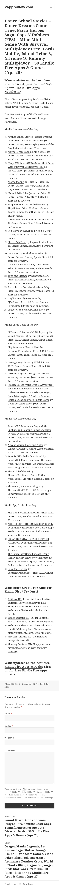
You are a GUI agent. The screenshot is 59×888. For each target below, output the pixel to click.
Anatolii (27, 684)
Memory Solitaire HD (20, 644)
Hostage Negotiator (19, 362)
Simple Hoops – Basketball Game (26, 204)
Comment (10, 750)
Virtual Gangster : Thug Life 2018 (26, 373)
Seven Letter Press (18, 287)
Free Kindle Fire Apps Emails (26, 672)
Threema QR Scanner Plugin (24, 486)
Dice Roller (14, 219)
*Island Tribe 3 (16, 193)
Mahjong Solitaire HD (20, 606)
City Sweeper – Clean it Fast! (24, 347)
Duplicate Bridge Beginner (23, 298)
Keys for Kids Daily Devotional (25, 456)
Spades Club (14, 309)
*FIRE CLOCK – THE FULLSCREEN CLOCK (30, 523)
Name (8, 713)
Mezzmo (12, 512)
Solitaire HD (15, 599)
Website (9, 738)
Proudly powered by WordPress (19, 884)
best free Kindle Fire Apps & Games (27, 82)
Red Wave (13, 230)
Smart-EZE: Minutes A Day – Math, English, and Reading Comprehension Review (29, 430)
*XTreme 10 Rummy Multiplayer (26, 332)
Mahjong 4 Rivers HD (20, 625)
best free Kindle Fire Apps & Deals (27, 664)
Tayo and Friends (17, 275)
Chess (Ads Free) (17, 241)
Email (9, 726)
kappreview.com (19, 7)
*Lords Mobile (16, 181)
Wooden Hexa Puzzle (20, 264)
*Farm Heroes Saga (19, 151)
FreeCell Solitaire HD (19, 636)
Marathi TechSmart (19, 471)
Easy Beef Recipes (17, 568)
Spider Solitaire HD (18, 617)
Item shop (13, 253)
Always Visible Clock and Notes (25, 444)
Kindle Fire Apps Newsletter (22, 89)
